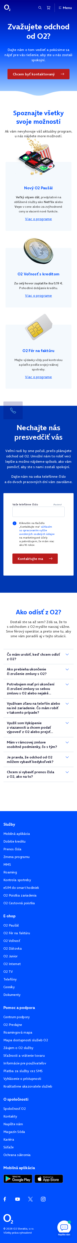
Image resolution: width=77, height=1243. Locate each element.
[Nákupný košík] (48, 7)
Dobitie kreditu (14, 841)
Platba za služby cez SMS (23, 1071)
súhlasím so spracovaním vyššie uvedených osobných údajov (37, 530)
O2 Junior (10, 956)
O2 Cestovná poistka (19, 903)
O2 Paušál (11, 925)
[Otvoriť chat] (64, 1228)
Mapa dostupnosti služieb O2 (25, 1040)
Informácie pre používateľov (24, 1063)
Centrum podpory (16, 1017)
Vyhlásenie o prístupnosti (22, 1078)
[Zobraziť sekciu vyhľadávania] (40, 7)
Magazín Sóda (14, 1132)
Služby (9, 824)
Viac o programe (38, 218)
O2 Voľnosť (11, 941)
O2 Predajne (12, 1024)
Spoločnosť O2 (14, 1108)
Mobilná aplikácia (16, 833)
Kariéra (8, 1139)
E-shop (9, 916)
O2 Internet (12, 964)
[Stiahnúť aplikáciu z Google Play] (17, 1178)
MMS (7, 864)
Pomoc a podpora (19, 1007)
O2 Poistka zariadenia (20, 895)
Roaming (10, 872)
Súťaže (8, 1147)
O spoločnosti (15, 1099)
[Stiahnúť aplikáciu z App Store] (48, 1178)
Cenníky (9, 987)
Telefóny (10, 979)
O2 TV (8, 971)
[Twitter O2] (30, 1199)
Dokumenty (12, 994)
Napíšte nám (13, 1124)
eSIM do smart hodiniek (21, 887)
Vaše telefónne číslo (25, 504)
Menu (67, 7)
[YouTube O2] (17, 1199)
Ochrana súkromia (17, 1155)
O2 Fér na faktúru (16, 933)
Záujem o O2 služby (18, 1048)
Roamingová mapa (18, 1032)
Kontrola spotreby (17, 880)
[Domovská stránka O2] (8, 1218)
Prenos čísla (12, 849)
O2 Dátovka (12, 948)
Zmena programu (16, 857)
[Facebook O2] (4, 1199)
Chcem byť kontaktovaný (34, 74)
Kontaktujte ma (30, 558)
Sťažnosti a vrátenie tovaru (24, 1055)
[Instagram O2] (43, 1199)
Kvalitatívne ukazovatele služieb (27, 1086)
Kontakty (10, 1116)
